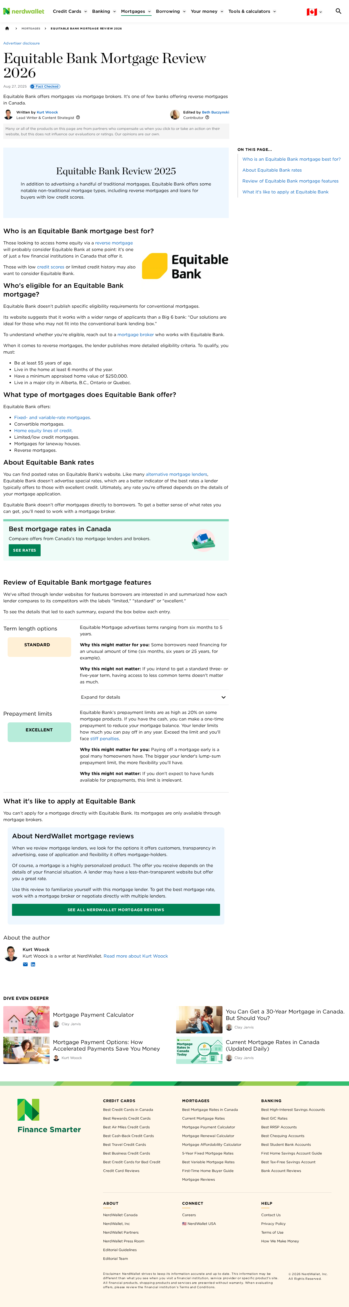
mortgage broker (136, 334)
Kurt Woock (47, 112)
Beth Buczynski (215, 112)
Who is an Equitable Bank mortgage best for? (291, 159)
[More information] (78, 117)
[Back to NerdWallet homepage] (7, 28)
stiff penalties (104, 738)
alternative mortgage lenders (176, 474)
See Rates (24, 550)
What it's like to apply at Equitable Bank (285, 192)
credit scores (50, 267)
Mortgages (31, 28)
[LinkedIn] (33, 965)
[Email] (25, 965)
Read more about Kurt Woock (136, 956)
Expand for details (100, 697)
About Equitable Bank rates (272, 170)
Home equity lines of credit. (43, 430)
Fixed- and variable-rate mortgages (52, 417)
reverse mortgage (114, 243)
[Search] (339, 11)
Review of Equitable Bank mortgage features (290, 181)
